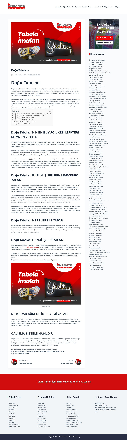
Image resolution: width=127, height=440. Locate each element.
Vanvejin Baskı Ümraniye (96, 128)
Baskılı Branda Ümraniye (96, 126)
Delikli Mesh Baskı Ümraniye (97, 85)
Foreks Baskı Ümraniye (96, 77)
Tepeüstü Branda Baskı (95, 235)
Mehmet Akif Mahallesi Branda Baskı (99, 252)
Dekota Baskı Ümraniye (96, 75)
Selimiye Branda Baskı (95, 158)
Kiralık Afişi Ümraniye (95, 120)
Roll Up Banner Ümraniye (96, 94)
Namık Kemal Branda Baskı (97, 250)
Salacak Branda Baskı (95, 162)
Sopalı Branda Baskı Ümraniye (98, 107)
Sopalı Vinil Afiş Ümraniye (96, 105)
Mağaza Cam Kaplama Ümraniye (98, 211)
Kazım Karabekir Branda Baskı (98, 256)
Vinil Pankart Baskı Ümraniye (97, 96)
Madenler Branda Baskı (95, 254)
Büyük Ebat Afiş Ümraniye (96, 115)
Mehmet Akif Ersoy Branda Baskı (98, 167)
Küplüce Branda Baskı (95, 169)
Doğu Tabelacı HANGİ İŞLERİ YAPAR (23, 119)
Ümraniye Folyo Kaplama (96, 205)
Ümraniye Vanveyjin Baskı (96, 216)
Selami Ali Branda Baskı (96, 160)
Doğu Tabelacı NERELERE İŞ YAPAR (23, 118)
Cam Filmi (98, 7)
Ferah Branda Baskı (94, 188)
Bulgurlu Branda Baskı (95, 196)
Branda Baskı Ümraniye (96, 81)
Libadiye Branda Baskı (95, 149)
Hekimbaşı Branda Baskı (96, 267)
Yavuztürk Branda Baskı (96, 147)
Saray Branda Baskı (95, 246)
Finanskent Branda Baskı (96, 269)
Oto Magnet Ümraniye (95, 64)
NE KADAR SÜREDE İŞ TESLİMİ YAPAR (24, 121)
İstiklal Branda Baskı (95, 258)
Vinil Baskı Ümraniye (95, 83)
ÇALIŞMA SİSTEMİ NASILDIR (21, 123)
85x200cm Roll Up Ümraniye (97, 92)
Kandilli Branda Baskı (95, 182)
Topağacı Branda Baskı (95, 233)
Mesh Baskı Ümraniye (95, 88)
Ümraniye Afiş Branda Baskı (97, 60)
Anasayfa (58, 7)
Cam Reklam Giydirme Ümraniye (98, 143)
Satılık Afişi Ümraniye (95, 122)
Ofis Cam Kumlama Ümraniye (97, 135)
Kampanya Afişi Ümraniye (96, 113)
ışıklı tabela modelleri (33, 247)
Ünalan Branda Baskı (95, 154)
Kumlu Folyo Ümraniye (95, 137)
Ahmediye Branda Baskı (96, 203)
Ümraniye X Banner (94, 90)
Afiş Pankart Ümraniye (95, 117)
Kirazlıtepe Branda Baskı (96, 177)
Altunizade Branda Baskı (96, 224)
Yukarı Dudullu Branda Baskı (97, 228)
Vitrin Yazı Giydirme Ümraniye (97, 130)
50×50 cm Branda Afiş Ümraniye (98, 71)
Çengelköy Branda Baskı (96, 192)
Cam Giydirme (76, 7)
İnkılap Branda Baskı (95, 260)
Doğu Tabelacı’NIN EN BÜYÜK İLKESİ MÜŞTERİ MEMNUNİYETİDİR (32, 114)
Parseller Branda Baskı (95, 248)
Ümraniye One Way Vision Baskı (98, 218)
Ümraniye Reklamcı (94, 222)
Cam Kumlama (86, 7)
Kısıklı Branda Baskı (95, 179)
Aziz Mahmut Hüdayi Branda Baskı (99, 201)
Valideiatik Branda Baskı (96, 152)
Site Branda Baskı (94, 243)
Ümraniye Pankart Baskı (96, 62)
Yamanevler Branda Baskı (96, 231)
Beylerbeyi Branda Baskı (96, 199)
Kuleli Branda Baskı (94, 175)
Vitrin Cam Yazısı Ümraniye (97, 132)
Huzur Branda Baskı (95, 265)
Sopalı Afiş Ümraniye (95, 109)
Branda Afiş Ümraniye (95, 79)
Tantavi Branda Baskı (95, 239)
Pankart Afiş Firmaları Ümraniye (98, 98)
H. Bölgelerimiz (107, 7)
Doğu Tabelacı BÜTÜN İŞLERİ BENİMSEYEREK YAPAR (28, 116)
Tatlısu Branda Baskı (95, 237)
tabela (30, 159)
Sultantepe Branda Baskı (96, 156)
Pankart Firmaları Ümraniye (97, 103)
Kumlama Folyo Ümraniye (96, 139)
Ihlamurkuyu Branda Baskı (96, 263)
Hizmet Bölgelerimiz (34, 75)
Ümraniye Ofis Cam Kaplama (97, 209)
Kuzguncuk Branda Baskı (96, 173)
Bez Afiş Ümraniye (94, 100)
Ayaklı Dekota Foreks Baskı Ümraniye (100, 73)
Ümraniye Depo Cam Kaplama (98, 207)
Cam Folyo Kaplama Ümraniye (98, 141)
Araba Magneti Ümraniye (96, 66)
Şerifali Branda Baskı (95, 241)
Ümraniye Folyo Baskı (95, 220)
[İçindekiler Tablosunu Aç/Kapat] (49, 111)
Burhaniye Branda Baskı (96, 194)
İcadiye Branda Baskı (95, 184)
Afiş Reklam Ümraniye (95, 124)
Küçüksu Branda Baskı (95, 171)
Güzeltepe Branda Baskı (96, 186)
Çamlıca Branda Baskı (95, 190)
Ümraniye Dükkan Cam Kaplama (98, 214)
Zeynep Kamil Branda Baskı (97, 145)
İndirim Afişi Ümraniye (95, 111)
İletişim (117, 7)
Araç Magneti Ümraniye (96, 68)
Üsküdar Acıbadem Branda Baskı (98, 226)
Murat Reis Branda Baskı (96, 164)
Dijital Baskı (66, 7)
